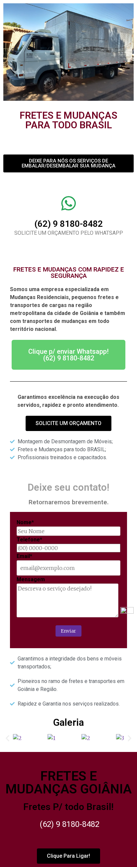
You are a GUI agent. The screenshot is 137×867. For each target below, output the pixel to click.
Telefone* (29, 539)
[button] (7, 738)
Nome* (25, 522)
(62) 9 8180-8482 (68, 224)
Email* (24, 556)
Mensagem (31, 579)
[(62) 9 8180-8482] (68, 203)
